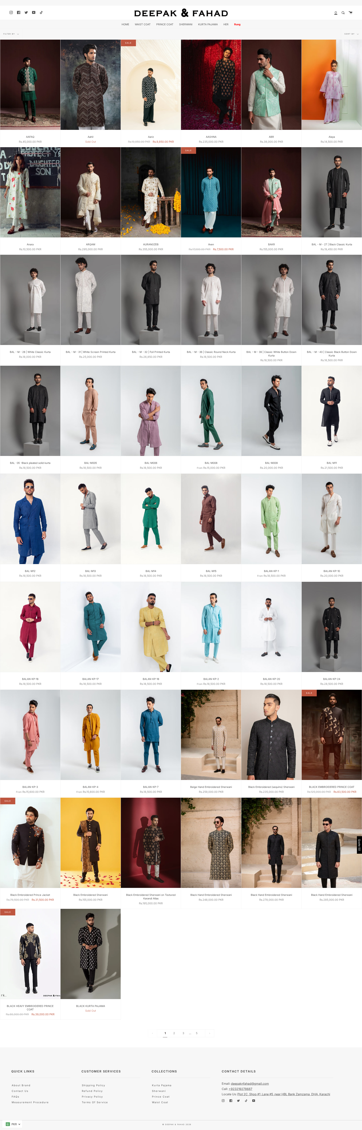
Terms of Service (95, 1102)
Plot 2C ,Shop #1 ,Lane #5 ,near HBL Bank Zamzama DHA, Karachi (283, 1094)
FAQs (15, 1096)
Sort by (350, 34)
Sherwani (159, 1090)
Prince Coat (161, 1096)
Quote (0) (359, 845)
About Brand (21, 1085)
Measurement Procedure (30, 1102)
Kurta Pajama (162, 1085)
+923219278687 (240, 1089)
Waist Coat (160, 1102)
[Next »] (209, 1033)
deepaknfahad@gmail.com (250, 1083)
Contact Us (20, 1090)
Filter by (9, 34)
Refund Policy (92, 1090)
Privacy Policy (92, 1096)
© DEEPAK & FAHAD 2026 (176, 1124)
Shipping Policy (93, 1085)
